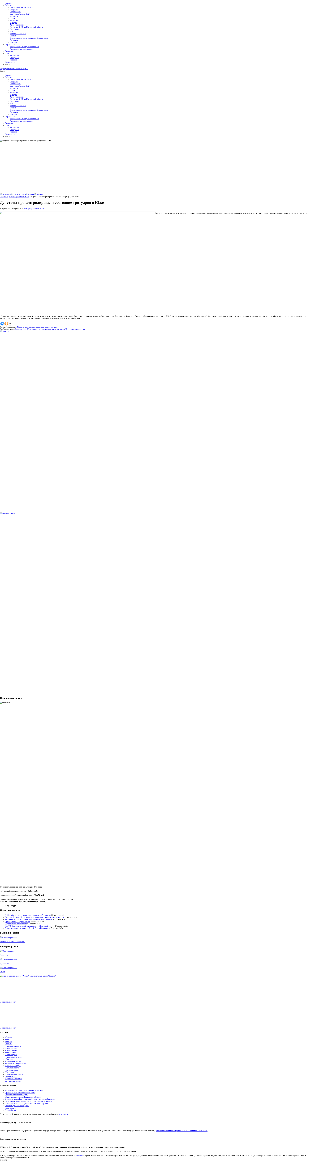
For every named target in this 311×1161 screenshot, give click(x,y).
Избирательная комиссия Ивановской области (24, 1090)
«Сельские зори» (12, 1070)
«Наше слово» (11, 1050)
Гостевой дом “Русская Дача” (17, 1106)
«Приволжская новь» (13, 1057)
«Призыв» (9, 1059)
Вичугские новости (13, 1081)
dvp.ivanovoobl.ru (66, 1114)
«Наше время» (11, 1048)
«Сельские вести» (12, 1068)
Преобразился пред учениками (17, 922)
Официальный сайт (8, 1002)
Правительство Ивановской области (20, 1093)
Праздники (4, 963)
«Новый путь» (11, 1055)
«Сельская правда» (13, 1066)
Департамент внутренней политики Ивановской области (28, 1101)
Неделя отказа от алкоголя (16, 924)
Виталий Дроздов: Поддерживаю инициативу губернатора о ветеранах (34, 917)
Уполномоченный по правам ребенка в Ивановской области (30, 1099)
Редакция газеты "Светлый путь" (14, 69)
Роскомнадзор (10, 1108)
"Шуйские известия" (13, 1079)
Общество (4, 197)
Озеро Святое (10, 1110)
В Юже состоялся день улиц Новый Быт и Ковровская (27, 928)
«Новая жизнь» (11, 1052)
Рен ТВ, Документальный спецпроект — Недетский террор (29, 926)
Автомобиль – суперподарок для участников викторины (28, 919)
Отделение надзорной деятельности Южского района (27, 1103)
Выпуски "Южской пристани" (12, 942)
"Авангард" (10, 1072)
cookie (79, 1155)
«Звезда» (8, 1042)
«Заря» (7, 1039)
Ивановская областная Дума (16, 1095)
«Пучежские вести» (13, 1061)
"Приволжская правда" (14, 1074)
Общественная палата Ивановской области (23, 1097)
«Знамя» (8, 1044)
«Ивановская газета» (13, 1046)
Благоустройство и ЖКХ (19, 197)
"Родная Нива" (11, 1077)
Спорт (2, 972)
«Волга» (8, 1037)
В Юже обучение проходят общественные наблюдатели (28, 915)
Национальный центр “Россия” (43, 976)
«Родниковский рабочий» (15, 1063)
